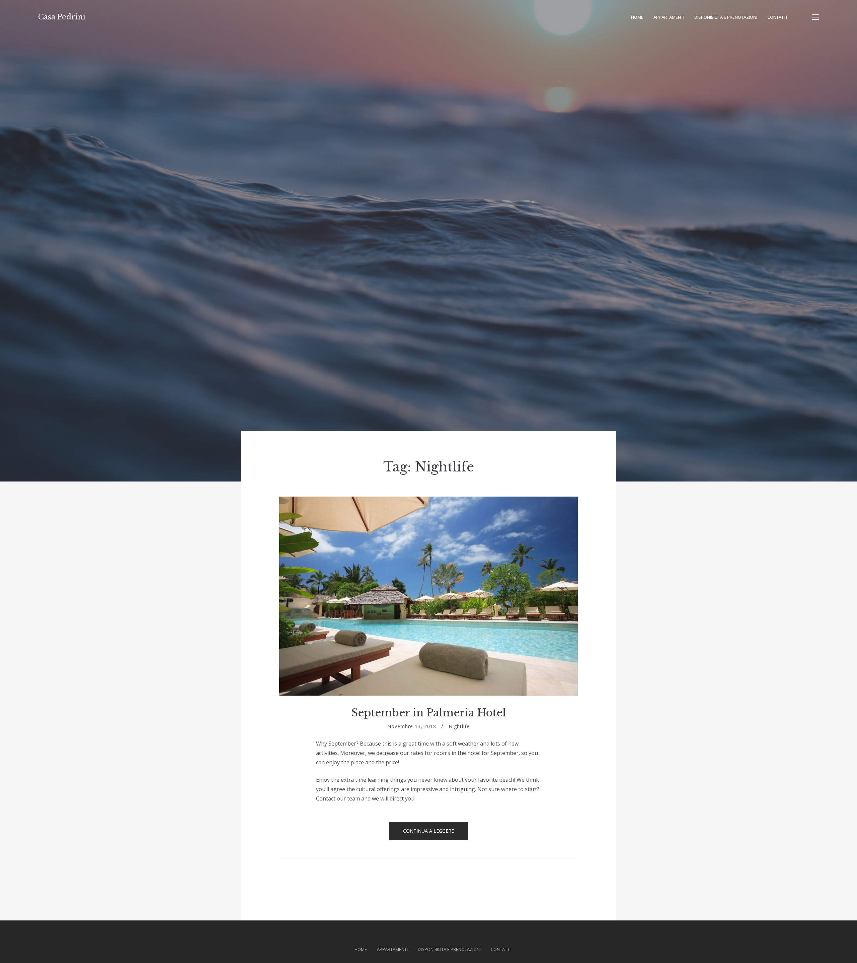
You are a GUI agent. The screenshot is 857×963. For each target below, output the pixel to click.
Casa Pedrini (61, 16)
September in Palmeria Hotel (428, 712)
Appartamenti (668, 17)
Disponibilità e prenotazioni (725, 17)
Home (637, 17)
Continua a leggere (435, 833)
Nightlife (459, 726)
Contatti (777, 17)
